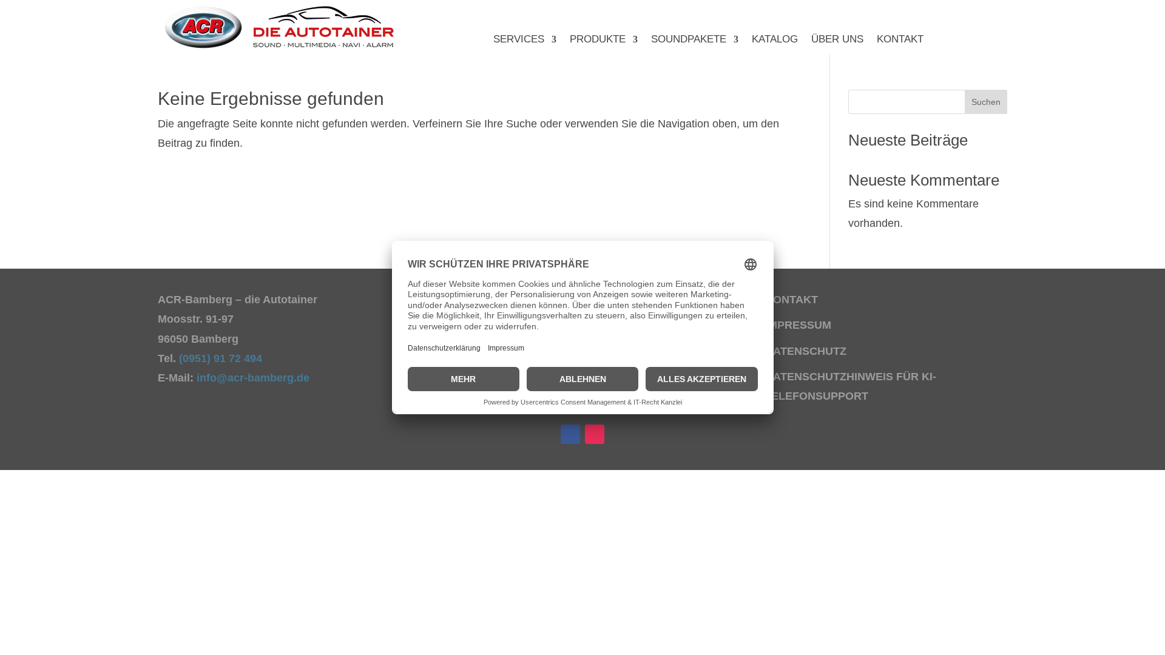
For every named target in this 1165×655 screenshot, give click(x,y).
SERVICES (518, 40)
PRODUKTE (598, 40)
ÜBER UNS (837, 40)
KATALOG (775, 40)
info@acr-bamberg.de (253, 378)
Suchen (986, 102)
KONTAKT (900, 40)
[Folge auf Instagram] (594, 434)
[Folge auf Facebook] (570, 434)
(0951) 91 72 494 (222, 358)
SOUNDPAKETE (688, 40)
